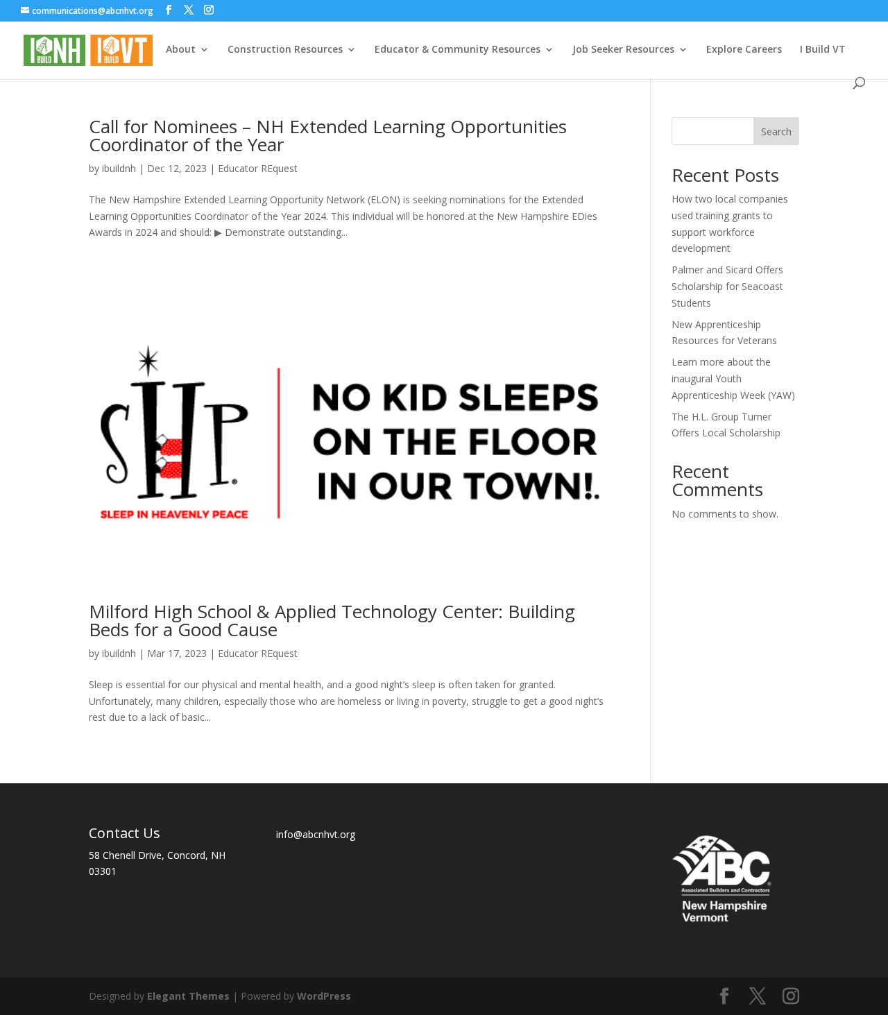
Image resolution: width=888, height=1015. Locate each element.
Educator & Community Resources (457, 50)
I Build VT (823, 50)
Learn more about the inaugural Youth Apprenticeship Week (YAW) (733, 378)
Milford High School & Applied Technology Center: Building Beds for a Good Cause (332, 620)
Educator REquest (258, 168)
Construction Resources (285, 50)
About (181, 50)
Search (776, 131)
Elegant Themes (188, 996)
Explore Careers (744, 50)
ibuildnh (119, 168)
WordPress (324, 996)
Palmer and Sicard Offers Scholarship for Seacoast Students (727, 286)
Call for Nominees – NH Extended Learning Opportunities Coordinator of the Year (328, 135)
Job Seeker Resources (623, 50)
